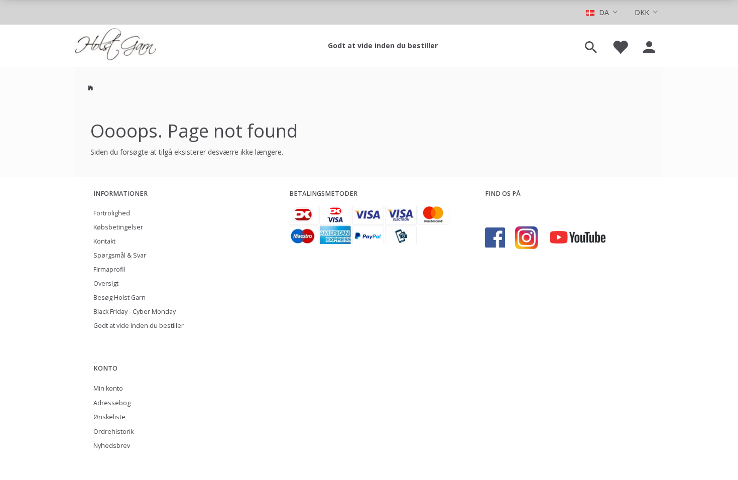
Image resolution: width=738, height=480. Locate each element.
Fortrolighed (111, 213)
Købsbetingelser (118, 227)
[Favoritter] (620, 46)
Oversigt (105, 283)
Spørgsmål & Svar (119, 255)
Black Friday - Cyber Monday (134, 311)
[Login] (649, 46)
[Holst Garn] (115, 46)
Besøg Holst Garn (119, 297)
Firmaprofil (109, 269)
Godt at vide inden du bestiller (383, 45)
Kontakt (104, 241)
